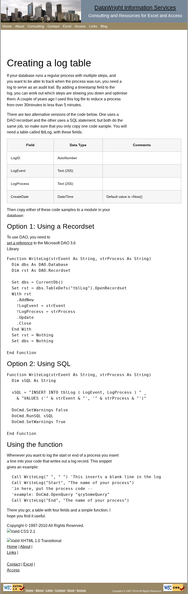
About (19, 26)
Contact (53, 26)
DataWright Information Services (135, 7)
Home (7, 26)
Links (93, 26)
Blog (104, 26)
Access (80, 26)
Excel (67, 26)
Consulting (36, 26)
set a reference (20, 243)
